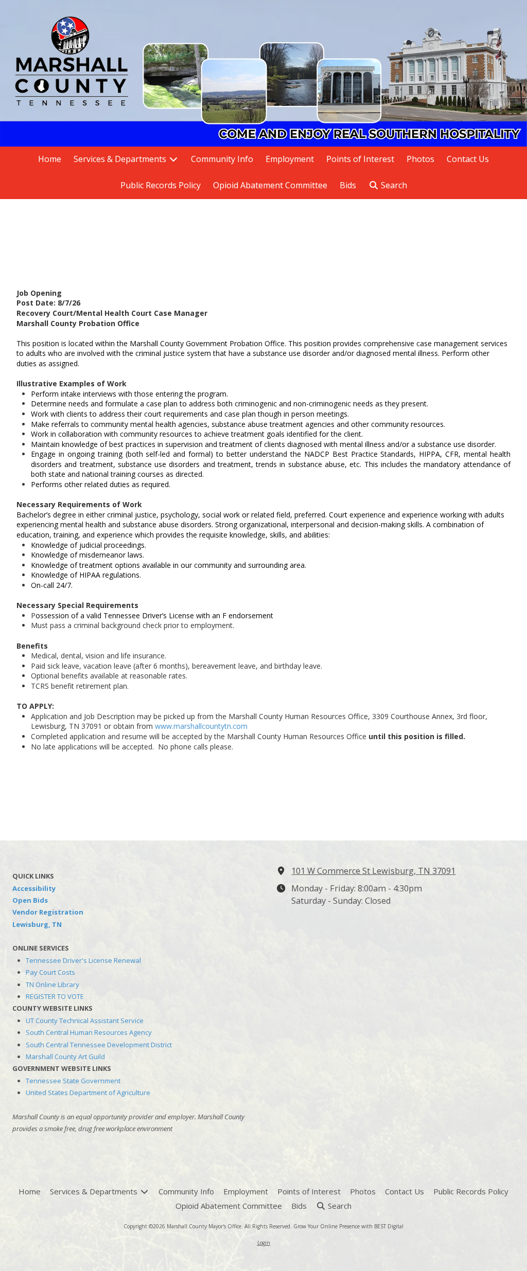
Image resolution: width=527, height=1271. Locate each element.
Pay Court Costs (50, 972)
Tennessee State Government (73, 1080)
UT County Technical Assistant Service (85, 1020)
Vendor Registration (47, 912)
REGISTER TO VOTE (55, 996)
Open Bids (30, 900)
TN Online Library (52, 984)
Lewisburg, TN (37, 924)
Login (263, 1242)
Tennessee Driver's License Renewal (83, 960)
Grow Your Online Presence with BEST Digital (348, 1226)
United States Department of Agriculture (88, 1092)
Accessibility (34, 888)
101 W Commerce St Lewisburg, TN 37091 (373, 870)
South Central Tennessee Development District (99, 1044)
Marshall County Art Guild (65, 1056)
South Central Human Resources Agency (89, 1032)
